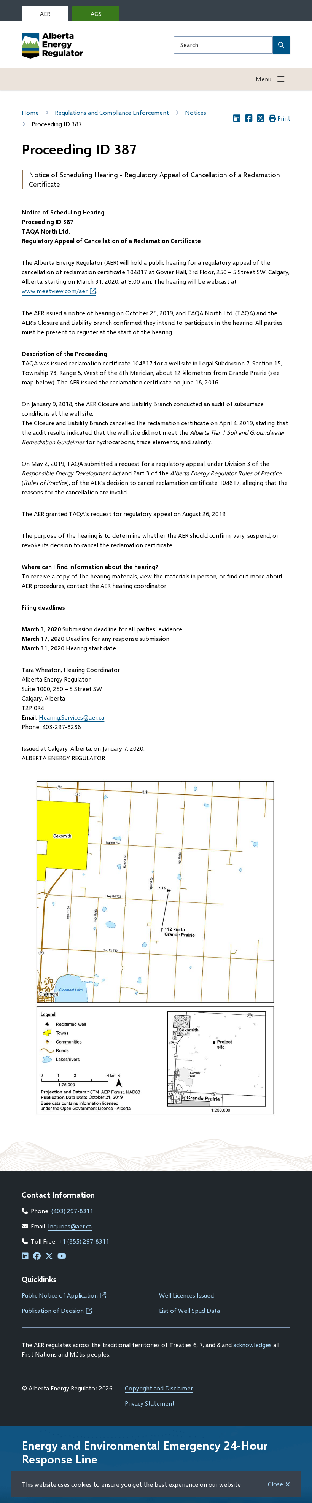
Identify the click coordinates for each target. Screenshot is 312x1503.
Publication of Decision (57, 1310)
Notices (195, 112)
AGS (102, 15)
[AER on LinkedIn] (25, 1256)
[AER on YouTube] (61, 1256)
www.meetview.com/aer (59, 290)
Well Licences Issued (186, 1295)
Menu (263, 79)
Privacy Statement (150, 1403)
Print (283, 118)
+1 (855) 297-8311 (83, 1241)
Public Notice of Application (64, 1295)
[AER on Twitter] (49, 1256)
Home (30, 112)
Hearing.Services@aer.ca (71, 717)
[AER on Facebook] (37, 1256)
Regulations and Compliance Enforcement (112, 112)
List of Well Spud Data (189, 1310)
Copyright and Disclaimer (159, 1388)
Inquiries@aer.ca (70, 1226)
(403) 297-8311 (72, 1210)
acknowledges (252, 1344)
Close (275, 1483)
